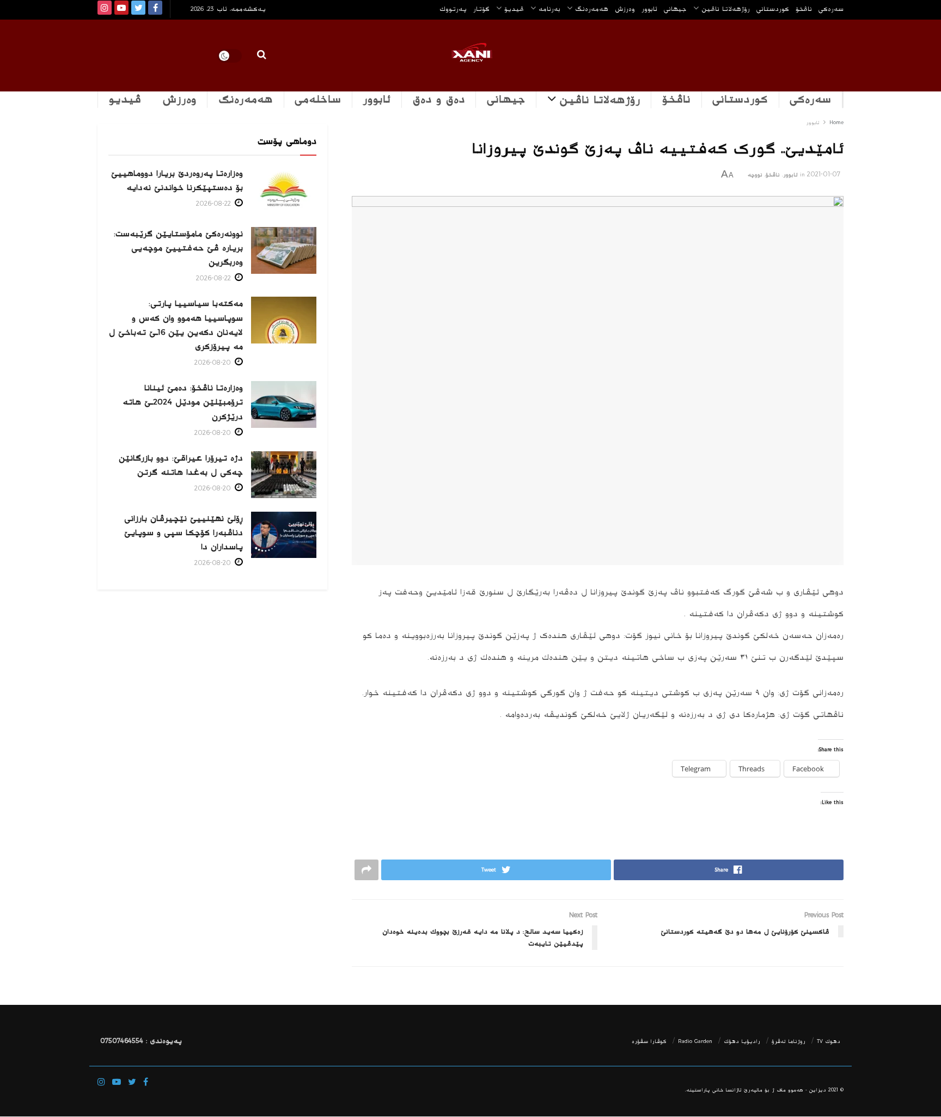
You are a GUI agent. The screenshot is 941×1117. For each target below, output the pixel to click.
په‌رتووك (453, 9)
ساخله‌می (318, 99)
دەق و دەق (439, 99)
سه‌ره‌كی (831, 9)
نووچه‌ (755, 175)
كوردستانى (772, 9)
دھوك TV (828, 1041)
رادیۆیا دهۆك (742, 1041)
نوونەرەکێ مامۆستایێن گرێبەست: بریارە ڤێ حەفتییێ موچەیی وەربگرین (178, 248)
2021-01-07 (823, 174)
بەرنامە (549, 9)
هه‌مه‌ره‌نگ (591, 9)
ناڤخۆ (804, 9)
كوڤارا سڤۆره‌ (649, 1041)
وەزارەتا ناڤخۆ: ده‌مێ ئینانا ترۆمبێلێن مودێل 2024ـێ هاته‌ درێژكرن (183, 402)
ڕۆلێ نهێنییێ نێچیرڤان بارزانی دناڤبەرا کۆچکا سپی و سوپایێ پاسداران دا (183, 532)
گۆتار (481, 9)
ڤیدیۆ (514, 9)
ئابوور (649, 9)
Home (836, 122)
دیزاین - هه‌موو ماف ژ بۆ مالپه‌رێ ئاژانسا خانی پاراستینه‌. (755, 1090)
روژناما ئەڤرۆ (788, 1041)
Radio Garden (695, 1041)
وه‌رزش (625, 9)
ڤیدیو (125, 99)
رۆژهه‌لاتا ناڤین (725, 9)
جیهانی (675, 9)
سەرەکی (810, 99)
